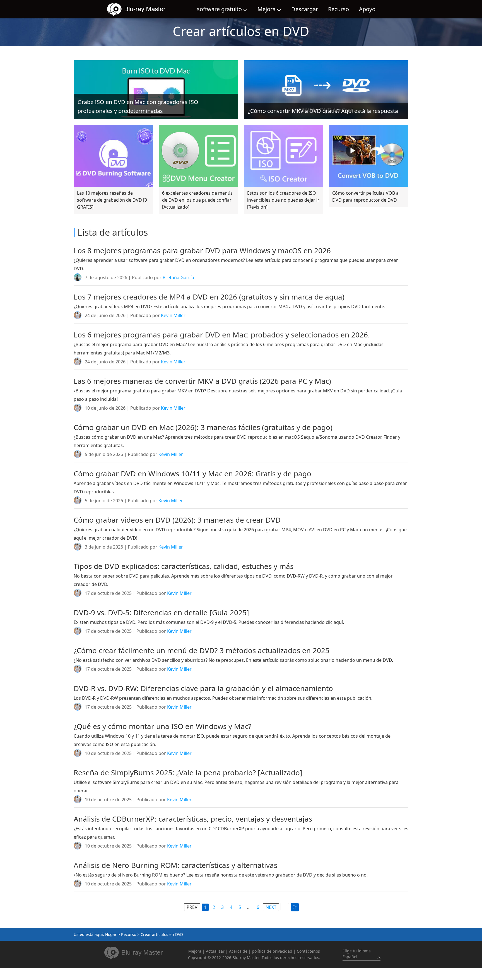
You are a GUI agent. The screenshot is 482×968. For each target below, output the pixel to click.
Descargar (304, 9)
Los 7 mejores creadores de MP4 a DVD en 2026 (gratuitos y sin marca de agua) (209, 297)
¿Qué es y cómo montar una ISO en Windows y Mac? (162, 726)
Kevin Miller (173, 315)
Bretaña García (178, 277)
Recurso (338, 9)
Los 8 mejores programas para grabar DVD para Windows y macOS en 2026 (202, 250)
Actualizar (215, 951)
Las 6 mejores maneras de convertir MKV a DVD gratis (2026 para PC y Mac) (202, 381)
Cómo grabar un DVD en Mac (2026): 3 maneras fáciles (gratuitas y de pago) (203, 427)
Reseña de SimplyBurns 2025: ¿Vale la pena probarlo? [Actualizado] (188, 772)
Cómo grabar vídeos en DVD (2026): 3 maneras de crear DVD (177, 520)
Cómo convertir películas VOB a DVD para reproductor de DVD (365, 196)
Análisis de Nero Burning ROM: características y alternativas (175, 865)
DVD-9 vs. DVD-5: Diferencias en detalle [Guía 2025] (161, 612)
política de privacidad (272, 951)
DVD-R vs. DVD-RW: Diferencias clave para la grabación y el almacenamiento (203, 688)
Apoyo (367, 9)
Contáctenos (308, 951)
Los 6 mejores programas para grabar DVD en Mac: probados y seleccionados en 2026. (222, 335)
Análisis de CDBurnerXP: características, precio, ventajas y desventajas (193, 819)
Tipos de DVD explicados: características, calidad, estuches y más (183, 566)
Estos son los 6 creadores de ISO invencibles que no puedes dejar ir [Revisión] (283, 200)
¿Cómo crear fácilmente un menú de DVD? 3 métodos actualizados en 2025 (201, 650)
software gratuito (219, 9)
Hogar (111, 934)
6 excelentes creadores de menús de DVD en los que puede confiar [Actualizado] (197, 200)
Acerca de (238, 951)
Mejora (266, 9)
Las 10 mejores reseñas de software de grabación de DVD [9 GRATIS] (112, 200)
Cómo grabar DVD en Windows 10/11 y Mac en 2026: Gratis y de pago (192, 474)
